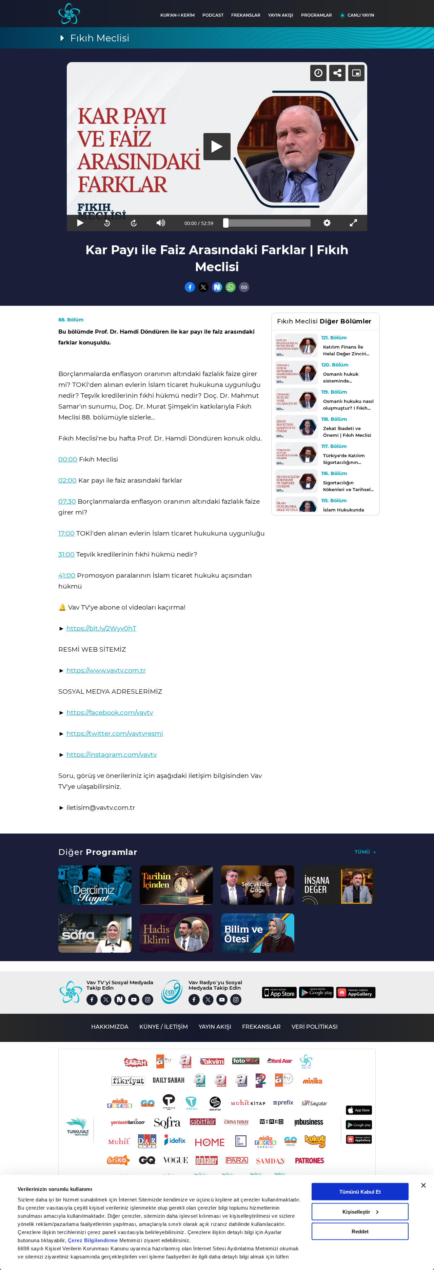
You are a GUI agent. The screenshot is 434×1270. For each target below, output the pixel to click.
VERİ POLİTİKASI (315, 1027)
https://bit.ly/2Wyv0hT (101, 628)
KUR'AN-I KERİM (177, 15)
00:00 (67, 459)
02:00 (67, 480)
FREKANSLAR (245, 15)
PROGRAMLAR (316, 15)
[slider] (268, 223)
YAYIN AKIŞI (280, 15)
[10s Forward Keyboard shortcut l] (134, 223)
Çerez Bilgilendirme (93, 1240)
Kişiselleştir (356, 1211)
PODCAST (212, 15)
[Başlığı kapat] (423, 1185)
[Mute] (160, 223)
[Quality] (326, 223)
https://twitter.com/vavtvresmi (114, 733)
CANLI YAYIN (361, 15)
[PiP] (356, 73)
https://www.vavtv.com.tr (106, 670)
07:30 (67, 501)
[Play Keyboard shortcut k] (80, 223)
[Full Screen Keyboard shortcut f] (353, 223)
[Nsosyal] (217, 287)
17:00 (66, 533)
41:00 (66, 575)
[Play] (217, 146)
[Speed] (318, 73)
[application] (217, 146)
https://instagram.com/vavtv (111, 755)
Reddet (360, 1231)
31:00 (66, 554)
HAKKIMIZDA (110, 1027)
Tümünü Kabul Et (360, 1192)
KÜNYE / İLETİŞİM (163, 1027)
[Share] (337, 73)
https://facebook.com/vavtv (109, 712)
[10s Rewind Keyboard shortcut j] (107, 223)
